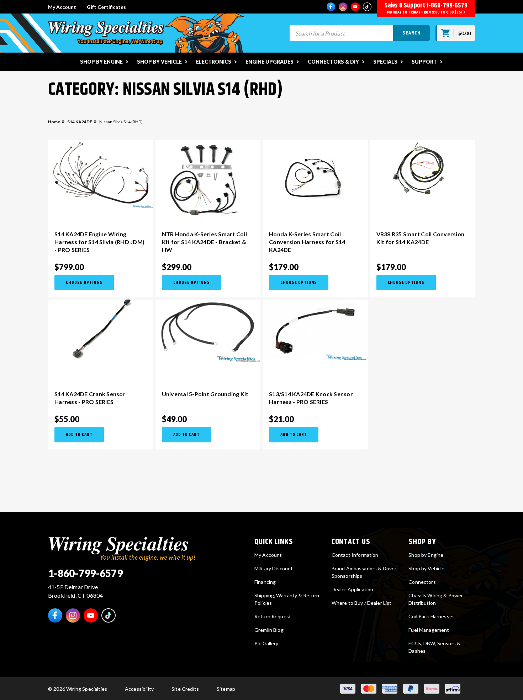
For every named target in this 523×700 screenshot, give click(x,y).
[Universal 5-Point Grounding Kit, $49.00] (208, 331)
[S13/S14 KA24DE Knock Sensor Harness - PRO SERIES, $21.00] (315, 330)
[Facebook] (331, 6)
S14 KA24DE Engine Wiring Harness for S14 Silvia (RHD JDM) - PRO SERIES (99, 242)
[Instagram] (343, 6)
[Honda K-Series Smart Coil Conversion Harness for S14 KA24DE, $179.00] (315, 180)
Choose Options (84, 282)
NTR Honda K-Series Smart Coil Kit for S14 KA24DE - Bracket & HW (204, 242)
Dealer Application (353, 589)
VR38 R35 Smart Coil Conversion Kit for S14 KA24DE (420, 238)
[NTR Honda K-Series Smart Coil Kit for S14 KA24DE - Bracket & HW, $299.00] (208, 180)
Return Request (272, 616)
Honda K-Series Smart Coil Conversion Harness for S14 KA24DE (307, 242)
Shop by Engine (101, 62)
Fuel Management (428, 630)
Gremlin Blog (269, 630)
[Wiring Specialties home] (122, 547)
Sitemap (226, 689)
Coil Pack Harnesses (431, 616)
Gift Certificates (106, 7)
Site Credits (185, 689)
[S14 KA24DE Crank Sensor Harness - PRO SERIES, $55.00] (100, 339)
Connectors (421, 582)
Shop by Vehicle (159, 62)
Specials (385, 62)
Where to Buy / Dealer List (362, 603)
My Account (62, 7)
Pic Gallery (266, 643)
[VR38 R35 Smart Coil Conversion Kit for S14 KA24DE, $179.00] (422, 180)
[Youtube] (355, 6)
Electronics (213, 62)
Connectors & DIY (333, 62)
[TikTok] (367, 6)
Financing (265, 582)
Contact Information (355, 555)
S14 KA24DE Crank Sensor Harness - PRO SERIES (90, 398)
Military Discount (273, 568)
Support (424, 62)
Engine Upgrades (269, 62)
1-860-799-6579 (446, 6)
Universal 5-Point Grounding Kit (205, 394)
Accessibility (139, 689)
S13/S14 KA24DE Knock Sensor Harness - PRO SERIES (311, 398)
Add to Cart (79, 434)
